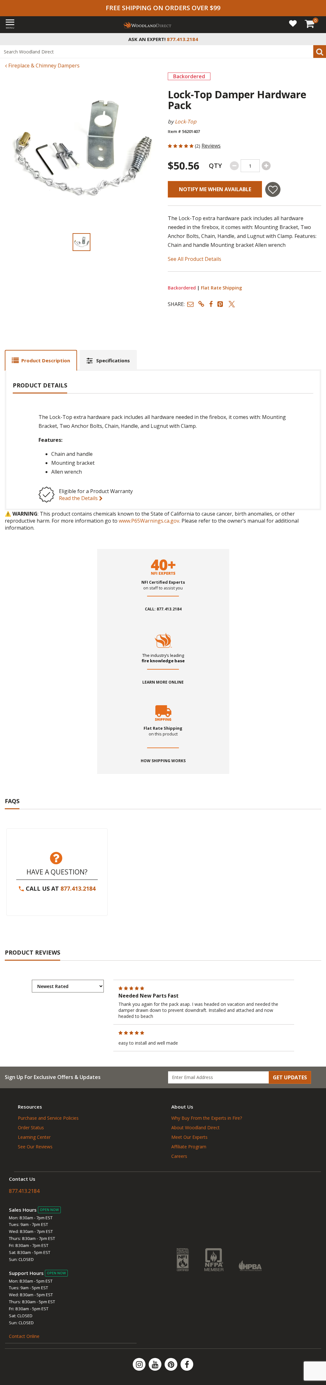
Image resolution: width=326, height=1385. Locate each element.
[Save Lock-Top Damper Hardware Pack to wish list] (272, 189)
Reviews (211, 145)
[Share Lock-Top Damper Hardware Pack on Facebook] (211, 304)
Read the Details (79, 498)
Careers (179, 1156)
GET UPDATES (290, 1077)
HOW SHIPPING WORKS (163, 760)
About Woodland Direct (195, 1127)
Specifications (113, 360)
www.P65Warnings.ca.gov (149, 520)
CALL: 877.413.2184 (163, 609)
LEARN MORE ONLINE (163, 682)
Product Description (45, 360)
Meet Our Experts (189, 1137)
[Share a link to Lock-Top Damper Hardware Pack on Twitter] (232, 304)
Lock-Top (185, 121)
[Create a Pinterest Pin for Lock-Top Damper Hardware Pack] (220, 304)
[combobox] (163, 51)
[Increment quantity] (266, 166)
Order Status (31, 1127)
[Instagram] (140, 1364)
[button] (190, 304)
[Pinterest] (171, 1364)
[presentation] (81, 242)
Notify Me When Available (215, 189)
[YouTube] (155, 1364)
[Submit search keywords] (319, 51)
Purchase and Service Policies (48, 1118)
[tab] (41, 360)
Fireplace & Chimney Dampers (43, 65)
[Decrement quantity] (234, 166)
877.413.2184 (78, 888)
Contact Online (24, 1336)
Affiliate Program (188, 1147)
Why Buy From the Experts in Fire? (206, 1118)
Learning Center (34, 1137)
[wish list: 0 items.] (293, 23)
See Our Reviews (35, 1147)
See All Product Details (194, 258)
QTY (215, 165)
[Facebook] (187, 1364)
